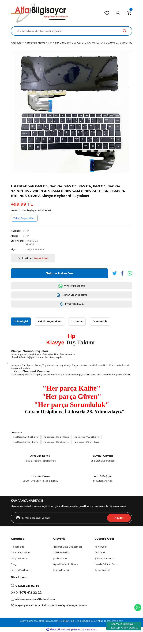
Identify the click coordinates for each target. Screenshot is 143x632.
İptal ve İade (60, 558)
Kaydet (119, 517)
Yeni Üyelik (101, 546)
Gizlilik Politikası (61, 552)
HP (27, 231)
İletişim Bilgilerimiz (21, 570)
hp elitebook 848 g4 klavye (86, 442)
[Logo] (39, 13)
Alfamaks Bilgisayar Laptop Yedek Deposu (124, 625)
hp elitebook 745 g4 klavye (25, 442)
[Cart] (129, 13)
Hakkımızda (17, 546)
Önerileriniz (100, 321)
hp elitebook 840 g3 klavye (25, 437)
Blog (13, 564)
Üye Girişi (100, 552)
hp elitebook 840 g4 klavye (56, 437)
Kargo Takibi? (102, 570)
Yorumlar (77, 321)
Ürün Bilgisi (21, 321)
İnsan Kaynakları (20, 552)
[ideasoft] (53, 629)
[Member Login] (118, 13)
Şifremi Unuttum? (104, 558)
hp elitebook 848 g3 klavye (56, 442)
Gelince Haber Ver (59, 273)
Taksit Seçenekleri (50, 321)
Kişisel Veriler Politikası (65, 564)
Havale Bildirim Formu (107, 564)
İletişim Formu (19, 558)
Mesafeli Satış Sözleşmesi (67, 546)
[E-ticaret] (71, 629)
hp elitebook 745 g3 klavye (86, 437)
